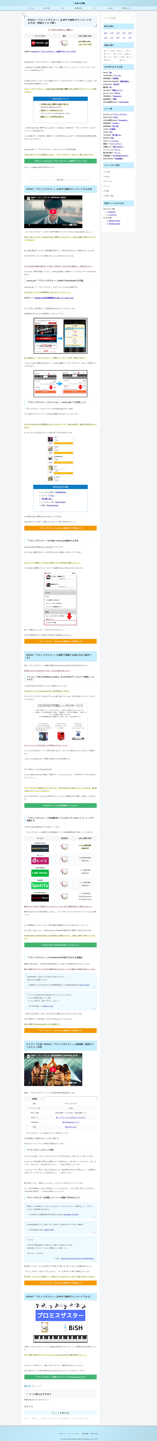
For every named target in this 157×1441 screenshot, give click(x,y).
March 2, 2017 (48, 1006)
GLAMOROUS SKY (120, 156)
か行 (111, 33)
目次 (58, 180)
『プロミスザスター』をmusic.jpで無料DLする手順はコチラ (60, 528)
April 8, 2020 (49, 1230)
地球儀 (115, 78)
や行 (118, 38)
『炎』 (111, 132)
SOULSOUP (123, 102)
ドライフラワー (115, 144)
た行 (124, 33)
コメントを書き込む (60, 1413)
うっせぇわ (114, 141)
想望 (114, 99)
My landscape (52, 505)
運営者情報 (85, 1433)
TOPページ (62, 1433)
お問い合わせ (94, 1433)
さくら (117, 150)
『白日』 (115, 117)
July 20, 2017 (85, 985)
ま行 (111, 38)
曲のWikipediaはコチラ (70, 1122)
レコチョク (113, 215)
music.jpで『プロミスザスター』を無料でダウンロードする (53, 51)
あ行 (105, 33)
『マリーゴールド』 (120, 114)
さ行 (118, 33)
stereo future (60, 502)
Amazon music (114, 221)
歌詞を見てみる (71, 1127)
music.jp (112, 212)
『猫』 (112, 138)
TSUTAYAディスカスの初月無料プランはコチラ (60, 805)
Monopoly (117, 96)
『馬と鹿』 (115, 126)
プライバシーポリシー (73, 1433)
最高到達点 (124, 81)
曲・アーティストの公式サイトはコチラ (71, 1118)
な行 (130, 33)
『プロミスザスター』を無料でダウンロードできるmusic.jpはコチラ (60, 1377)
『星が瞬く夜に (46, 499)
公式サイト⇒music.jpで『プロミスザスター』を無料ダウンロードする (60, 161)
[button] (131, 18)
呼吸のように (117, 90)
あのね (117, 93)
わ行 (130, 38)
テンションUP (37, 1386)
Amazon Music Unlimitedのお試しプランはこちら (60, 945)
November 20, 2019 (71, 1214)
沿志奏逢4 (118, 159)
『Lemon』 (115, 123)
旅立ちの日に (118, 147)
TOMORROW (60, 492)
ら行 (124, 38)
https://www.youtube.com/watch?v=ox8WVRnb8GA (77, 1258)
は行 (105, 38)
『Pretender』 (122, 120)
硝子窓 (116, 84)
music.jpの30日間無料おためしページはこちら (54, 298)
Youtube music (114, 224)
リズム (51, 496)
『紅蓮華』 (113, 129)
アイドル (28, 1386)
